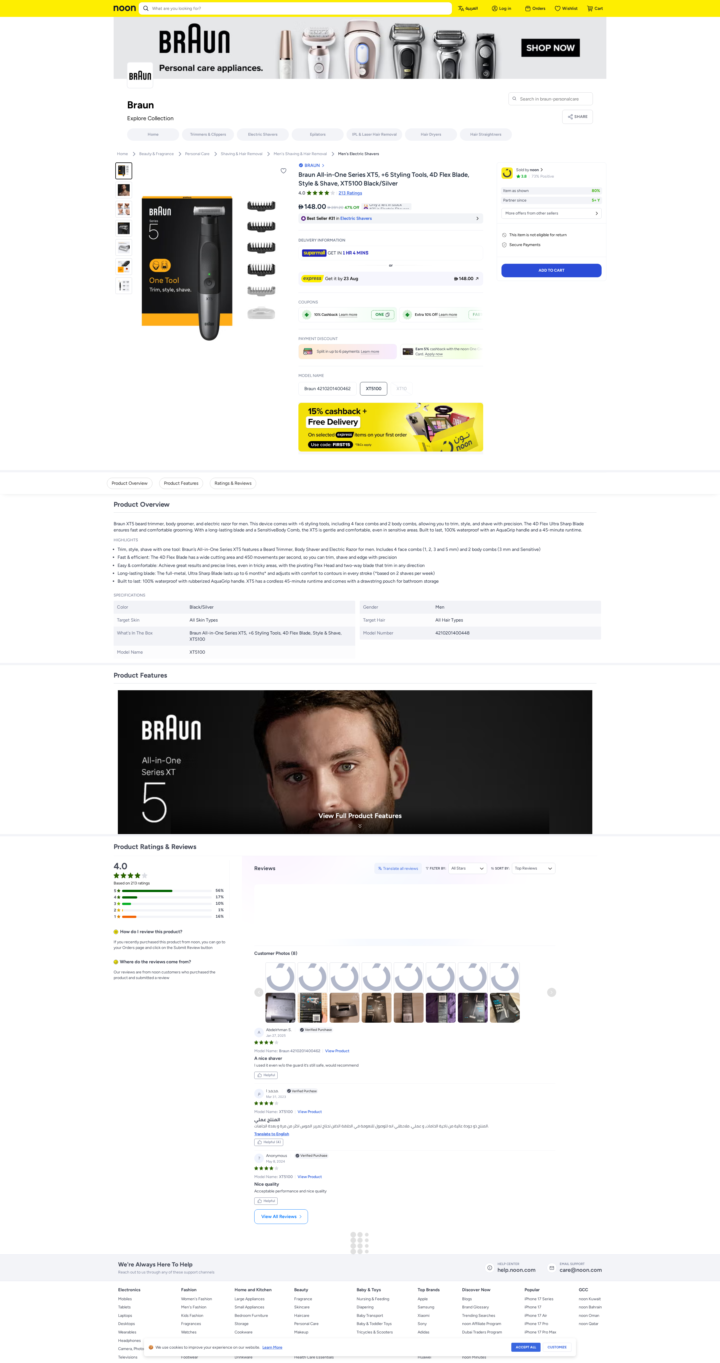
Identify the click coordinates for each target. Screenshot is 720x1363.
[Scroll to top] (704, 1345)
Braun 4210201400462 (327, 388)
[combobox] (301, 8)
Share (581, 116)
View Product (337, 1020)
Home (153, 134)
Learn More (272, 1347)
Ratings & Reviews (233, 483)
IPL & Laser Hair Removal (374, 134)
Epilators (318, 134)
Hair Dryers (431, 134)
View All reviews (278, 1186)
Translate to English (271, 1103)
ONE (379, 314)
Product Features (181, 483)
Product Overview (130, 483)
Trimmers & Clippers (208, 134)
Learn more (348, 314)
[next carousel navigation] (287, 268)
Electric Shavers (263, 134)
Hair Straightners (485, 134)
